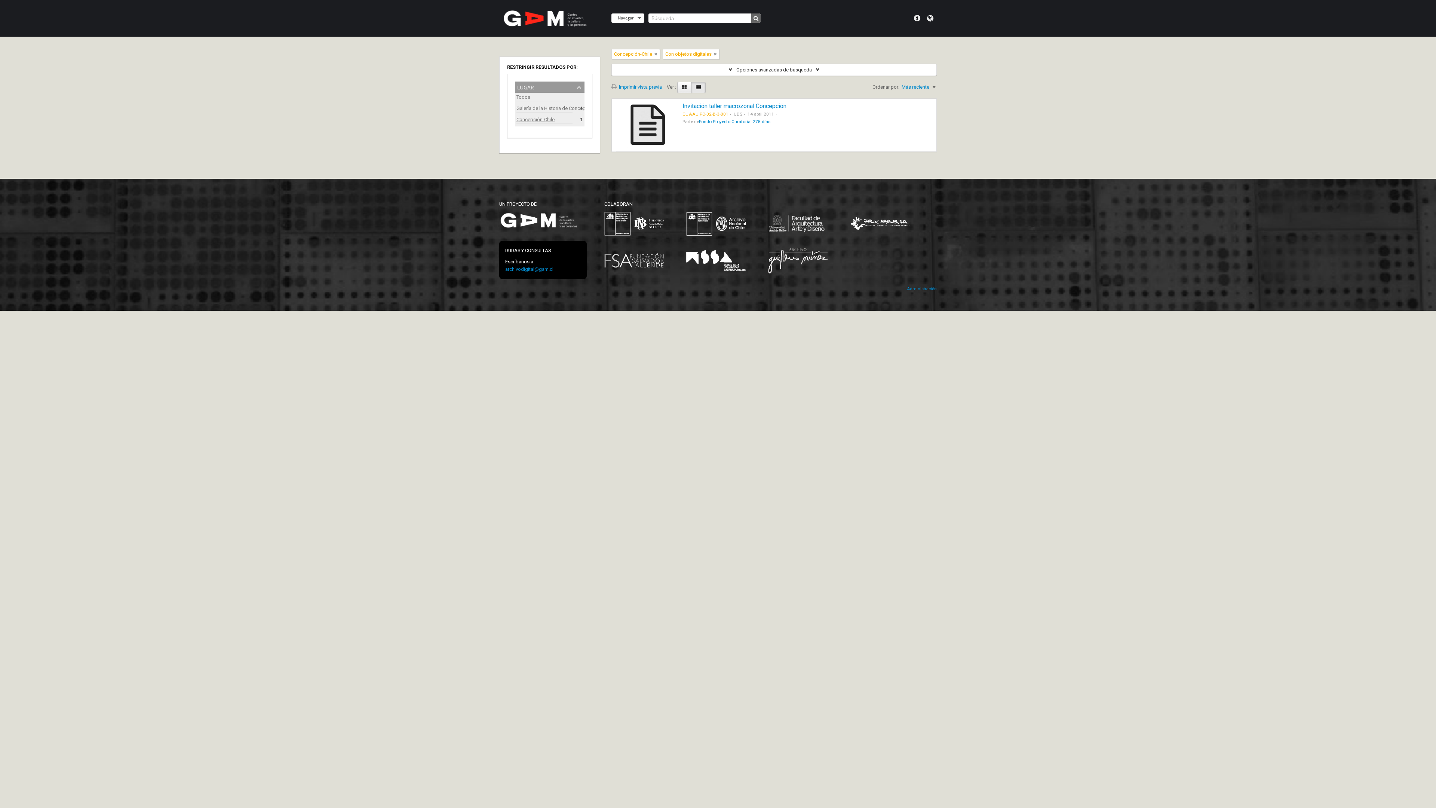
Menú (917, 18)
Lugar (525, 87)
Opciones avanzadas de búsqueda (774, 70)
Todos (523, 97)
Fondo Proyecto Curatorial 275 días (734, 121)
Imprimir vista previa (640, 87)
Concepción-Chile (535, 119)
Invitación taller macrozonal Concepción (734, 106)
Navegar (625, 18)
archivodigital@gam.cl (529, 269)
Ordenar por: (885, 87)
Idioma (930, 18)
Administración (922, 289)
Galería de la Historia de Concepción (544, 108)
